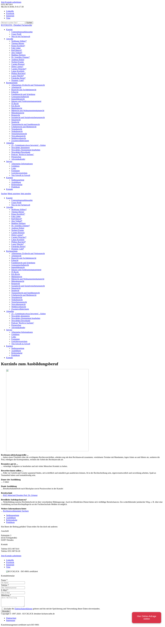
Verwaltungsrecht (18, 136)
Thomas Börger (17, 43)
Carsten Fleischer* (18, 69)
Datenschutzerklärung (23, 609)
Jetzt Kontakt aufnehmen (11, 2)
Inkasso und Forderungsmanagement (26, 101)
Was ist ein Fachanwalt (20, 36)
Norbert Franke (17, 62)
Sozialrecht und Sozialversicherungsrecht (28, 117)
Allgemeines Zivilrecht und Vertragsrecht (28, 85)
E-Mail (4, 590)
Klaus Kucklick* (18, 46)
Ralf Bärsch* (16, 50)
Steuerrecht (15, 120)
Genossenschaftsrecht (20, 97)
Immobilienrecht (18, 99)
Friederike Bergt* (18, 78)
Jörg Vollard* (16, 53)
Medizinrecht (16, 108)
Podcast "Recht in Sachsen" (22, 154)
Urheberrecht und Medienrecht (23, 127)
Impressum (10, 620)
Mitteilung (6, 595)
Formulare (15, 171)
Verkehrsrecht (17, 131)
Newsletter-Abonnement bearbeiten (25, 150)
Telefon (5, 585)
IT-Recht (15, 103)
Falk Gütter (16, 48)
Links (13, 168)
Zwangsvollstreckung (20, 140)
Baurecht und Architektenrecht (23, 90)
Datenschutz (11, 618)
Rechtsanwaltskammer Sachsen (16, 511)
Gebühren (15, 166)
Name (4, 580)
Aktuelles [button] (10, 143)
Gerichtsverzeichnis (19, 173)
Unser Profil (16, 34)
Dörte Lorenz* (17, 66)
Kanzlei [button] (9, 29)
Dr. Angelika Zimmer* (20, 57)
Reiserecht (15, 115)
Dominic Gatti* (17, 80)
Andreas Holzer (17, 59)
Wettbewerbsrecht (18, 138)
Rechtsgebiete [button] (12, 83)
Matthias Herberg (18, 55)
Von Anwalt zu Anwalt (20, 175)
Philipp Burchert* (18, 73)
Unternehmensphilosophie (22, 32)
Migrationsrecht (17, 113)
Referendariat (16, 184)
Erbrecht (14, 92)
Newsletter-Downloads (20, 152)
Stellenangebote (17, 180)
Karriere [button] (9, 178)
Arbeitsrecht (16, 87)
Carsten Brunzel (17, 64)
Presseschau (16, 157)
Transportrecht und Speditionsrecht (25, 124)
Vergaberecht (16, 129)
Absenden (6, 611)
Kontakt (9, 189)
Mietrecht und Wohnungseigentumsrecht (27, 110)
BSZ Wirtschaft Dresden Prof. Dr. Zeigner (20, 495)
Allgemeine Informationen (22, 164)
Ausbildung (16, 182)
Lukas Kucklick (17, 71)
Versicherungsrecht (19, 134)
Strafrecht (15, 122)
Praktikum (15, 187)
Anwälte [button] (9, 39)
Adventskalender (18, 159)
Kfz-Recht (15, 106)
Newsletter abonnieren (20, 147)
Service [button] (9, 161)
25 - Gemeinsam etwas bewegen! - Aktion (28, 145)
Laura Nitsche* (17, 76)
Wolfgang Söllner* (19, 41)
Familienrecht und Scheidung (23, 94)
